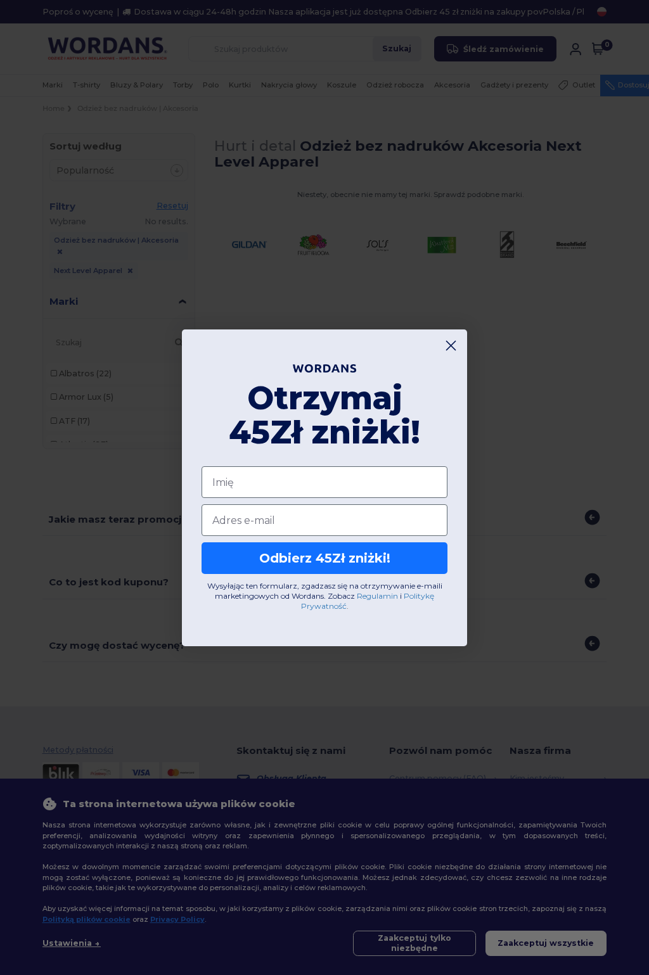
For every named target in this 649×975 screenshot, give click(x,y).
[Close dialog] (451, 346)
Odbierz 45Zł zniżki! (324, 558)
